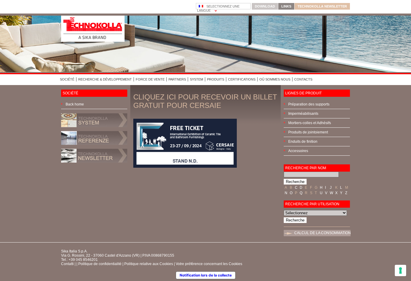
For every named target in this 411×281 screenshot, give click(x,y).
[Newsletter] (94, 164)
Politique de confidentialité (100, 264)
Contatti (67, 264)
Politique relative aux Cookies (148, 264)
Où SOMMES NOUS (274, 79)
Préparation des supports (308, 104)
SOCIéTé (67, 79)
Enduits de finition (302, 141)
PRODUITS (215, 79)
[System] (94, 129)
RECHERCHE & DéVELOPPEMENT (105, 79)
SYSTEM (196, 79)
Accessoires (298, 151)
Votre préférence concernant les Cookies (209, 264)
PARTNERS (177, 79)
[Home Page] (93, 40)
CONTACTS (303, 79)
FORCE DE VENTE (150, 79)
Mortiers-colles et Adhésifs (309, 123)
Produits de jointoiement (308, 132)
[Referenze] (94, 147)
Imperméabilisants (303, 113)
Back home (75, 104)
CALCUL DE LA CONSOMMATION (322, 233)
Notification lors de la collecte (206, 275)
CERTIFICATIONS (241, 79)
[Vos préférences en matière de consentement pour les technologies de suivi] (400, 270)
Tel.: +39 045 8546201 (79, 260)
